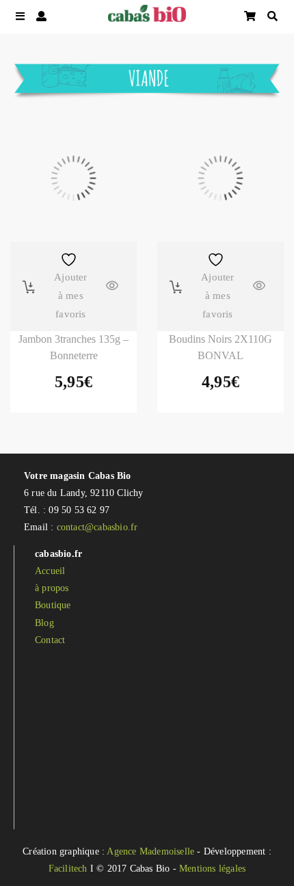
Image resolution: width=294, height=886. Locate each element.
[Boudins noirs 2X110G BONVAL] (220, 178)
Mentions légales (212, 868)
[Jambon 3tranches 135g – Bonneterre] (73, 178)
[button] (29, 287)
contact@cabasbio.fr (97, 527)
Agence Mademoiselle (150, 851)
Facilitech (68, 868)
